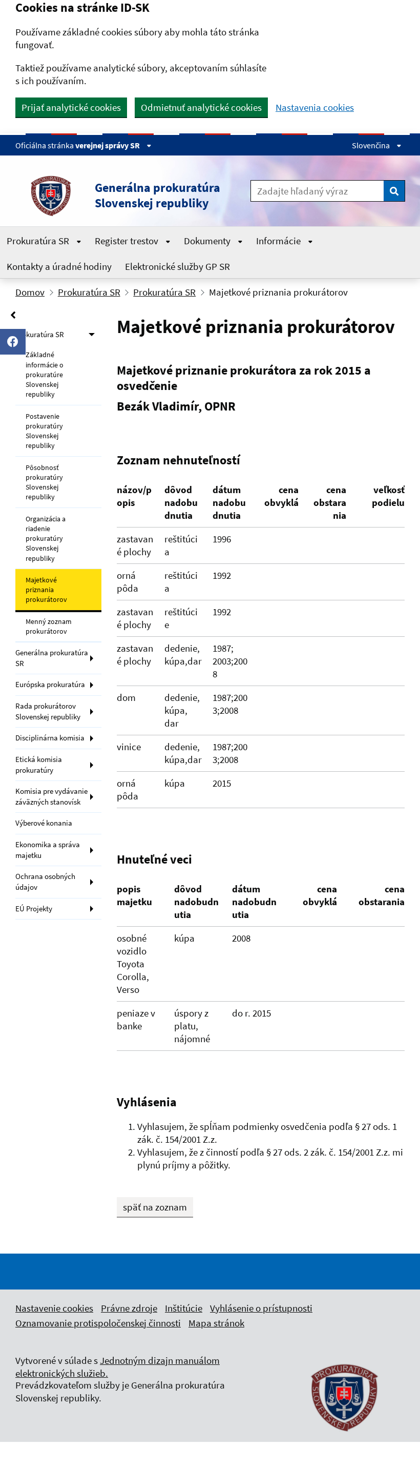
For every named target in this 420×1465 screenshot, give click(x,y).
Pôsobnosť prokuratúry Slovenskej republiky (44, 482)
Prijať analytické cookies (71, 107)
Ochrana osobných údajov (45, 881)
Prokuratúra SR (39, 241)
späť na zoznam (155, 1207)
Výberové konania (43, 823)
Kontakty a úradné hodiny (59, 266)
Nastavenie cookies (54, 1308)
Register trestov (127, 241)
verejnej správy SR (108, 145)
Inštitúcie (183, 1308)
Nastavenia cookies (315, 107)
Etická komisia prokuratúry (38, 764)
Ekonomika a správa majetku (47, 849)
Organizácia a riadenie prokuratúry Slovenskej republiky (46, 538)
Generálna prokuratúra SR (51, 658)
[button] (125, 195)
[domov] (345, 1437)
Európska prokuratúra (50, 684)
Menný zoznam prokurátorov (49, 626)
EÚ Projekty (33, 908)
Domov (30, 292)
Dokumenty (208, 241)
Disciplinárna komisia (50, 738)
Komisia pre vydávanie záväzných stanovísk (51, 796)
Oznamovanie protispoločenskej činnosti (98, 1323)
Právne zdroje (129, 1308)
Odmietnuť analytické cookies (201, 107)
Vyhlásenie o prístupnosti (261, 1308)
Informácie (279, 241)
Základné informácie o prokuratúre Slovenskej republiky (45, 374)
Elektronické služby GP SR (177, 266)
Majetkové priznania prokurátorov (46, 589)
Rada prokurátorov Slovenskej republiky (47, 711)
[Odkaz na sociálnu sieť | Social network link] (13, 342)
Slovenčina (371, 145)
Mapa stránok (216, 1323)
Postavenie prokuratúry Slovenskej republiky (44, 431)
